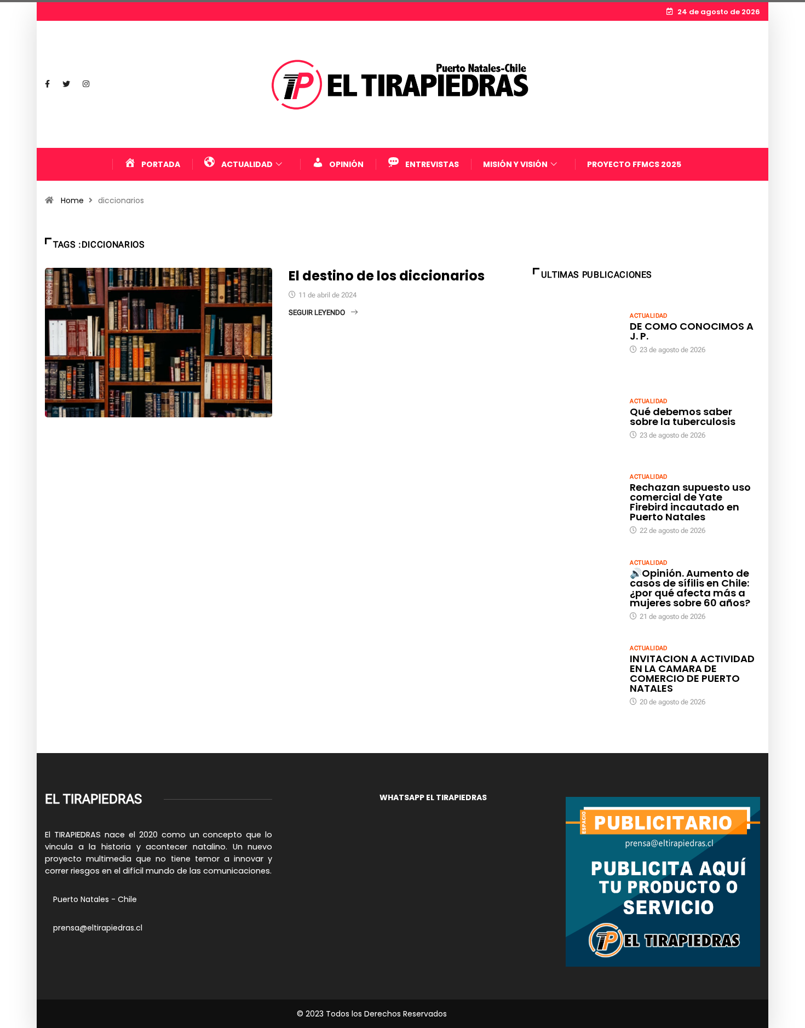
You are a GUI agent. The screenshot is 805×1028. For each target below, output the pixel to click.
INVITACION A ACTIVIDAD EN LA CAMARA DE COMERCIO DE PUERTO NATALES (692, 673)
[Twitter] (66, 84)
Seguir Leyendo (317, 312)
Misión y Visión (515, 164)
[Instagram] (86, 84)
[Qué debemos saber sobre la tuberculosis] (576, 417)
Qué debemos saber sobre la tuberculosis (682, 416)
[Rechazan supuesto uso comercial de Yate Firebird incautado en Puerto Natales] (576, 503)
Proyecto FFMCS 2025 (634, 164)
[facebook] (47, 84)
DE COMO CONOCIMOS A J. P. (692, 331)
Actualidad (648, 315)
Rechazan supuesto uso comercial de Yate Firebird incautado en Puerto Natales (690, 502)
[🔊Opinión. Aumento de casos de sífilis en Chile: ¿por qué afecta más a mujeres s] (576, 589)
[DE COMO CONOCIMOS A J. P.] (576, 332)
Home (72, 200)
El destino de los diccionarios (387, 276)
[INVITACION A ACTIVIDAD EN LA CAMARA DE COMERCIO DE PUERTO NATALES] (576, 674)
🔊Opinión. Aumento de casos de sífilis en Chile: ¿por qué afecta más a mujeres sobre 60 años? (690, 588)
